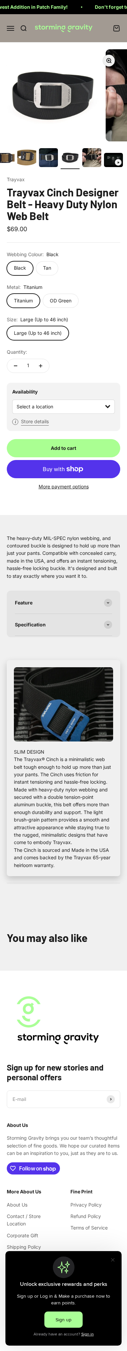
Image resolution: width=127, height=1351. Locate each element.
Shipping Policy (24, 1247)
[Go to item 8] (26, 158)
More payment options (64, 486)
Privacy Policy (86, 1205)
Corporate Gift (22, 1235)
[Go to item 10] (70, 158)
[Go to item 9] (48, 158)
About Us (17, 1205)
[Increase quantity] (40, 366)
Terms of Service (89, 1228)
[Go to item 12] (113, 161)
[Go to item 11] (91, 158)
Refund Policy (85, 1216)
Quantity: (17, 352)
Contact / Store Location (24, 1219)
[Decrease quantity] (15, 366)
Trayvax (16, 179)
